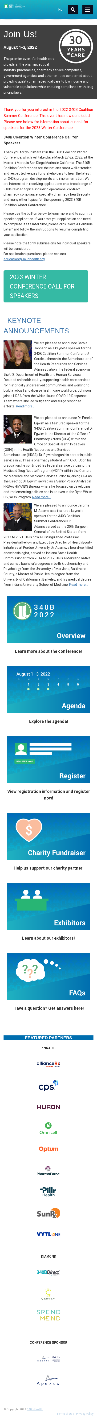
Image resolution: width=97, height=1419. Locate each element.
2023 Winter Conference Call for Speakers (42, 286)
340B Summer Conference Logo (26, 6)
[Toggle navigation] (87, 9)
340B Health (35, 1409)
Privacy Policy (84, 1413)
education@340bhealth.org (24, 259)
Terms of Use (65, 1413)
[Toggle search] (73, 9)
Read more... (25, 406)
